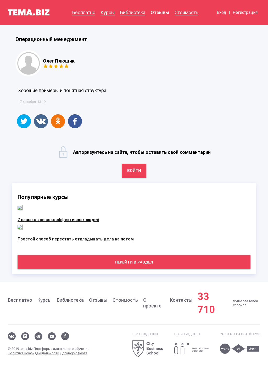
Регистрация (245, 12)
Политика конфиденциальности (33, 353)
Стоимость (186, 12)
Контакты (181, 300)
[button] (24, 121)
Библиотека (132, 12)
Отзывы (159, 12)
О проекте (152, 303)
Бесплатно (83, 12)
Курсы (107, 12)
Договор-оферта (73, 353)
